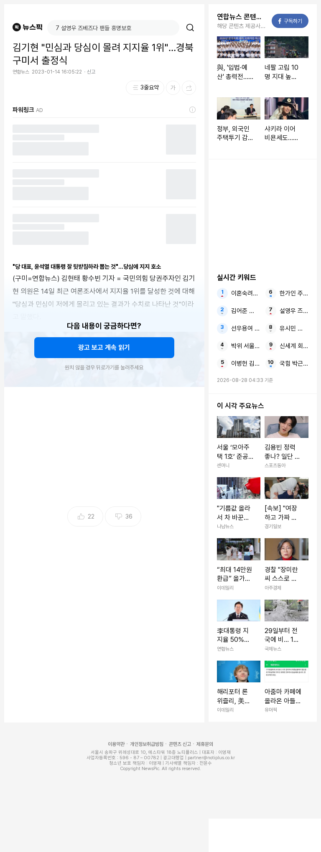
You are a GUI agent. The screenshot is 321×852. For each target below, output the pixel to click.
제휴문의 (204, 744)
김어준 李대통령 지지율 (245, 311)
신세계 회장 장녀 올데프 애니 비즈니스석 (294, 346)
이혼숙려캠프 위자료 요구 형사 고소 (245, 293)
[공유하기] (189, 88)
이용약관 (116, 744)
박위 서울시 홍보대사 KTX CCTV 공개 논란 (245, 346)
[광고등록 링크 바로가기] (192, 110)
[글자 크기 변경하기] (173, 88)
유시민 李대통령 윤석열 (294, 328)
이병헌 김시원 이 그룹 (245, 363)
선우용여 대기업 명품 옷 (245, 328)
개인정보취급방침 (146, 744)
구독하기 (290, 21)
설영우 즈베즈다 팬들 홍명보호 (294, 311)
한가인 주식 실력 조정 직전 (294, 293)
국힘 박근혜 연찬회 (294, 363)
